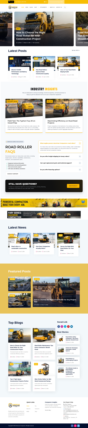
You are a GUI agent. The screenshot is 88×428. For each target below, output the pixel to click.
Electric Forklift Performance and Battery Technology (19, 71)
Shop (35, 7)
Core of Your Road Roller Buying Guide (68, 70)
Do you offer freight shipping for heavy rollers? (54, 156)
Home (22, 7)
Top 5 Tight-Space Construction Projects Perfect (19, 380)
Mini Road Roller (15, 302)
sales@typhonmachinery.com (72, 410)
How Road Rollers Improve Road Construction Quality (42, 71)
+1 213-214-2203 (72, 405)
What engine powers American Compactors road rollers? (58, 143)
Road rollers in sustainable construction (19, 247)
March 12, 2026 (70, 342)
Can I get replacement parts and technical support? (56, 163)
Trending (11, 1)
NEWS (27, 7)
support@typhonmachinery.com (72, 411)
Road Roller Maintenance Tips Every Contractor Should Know (30, 35)
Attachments (43, 7)
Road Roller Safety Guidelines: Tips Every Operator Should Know (72, 338)
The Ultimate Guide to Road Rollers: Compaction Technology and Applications (72, 371)
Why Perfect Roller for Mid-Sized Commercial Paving (43, 380)
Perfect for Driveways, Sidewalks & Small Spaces (72, 349)
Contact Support (12, 173)
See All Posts (75, 50)
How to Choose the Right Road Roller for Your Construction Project (18, 347)
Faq (35, 405)
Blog (18, 28)
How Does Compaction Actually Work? (43, 247)
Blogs (31, 7)
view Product (73, 185)
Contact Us (59, 7)
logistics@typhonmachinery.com (69, 414)
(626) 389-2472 (70, 406)
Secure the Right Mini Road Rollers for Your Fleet (67, 248)
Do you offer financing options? (50, 169)
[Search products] (65, 7)
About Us (52, 7)
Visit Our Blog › (48, 410)
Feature (80, 32)
